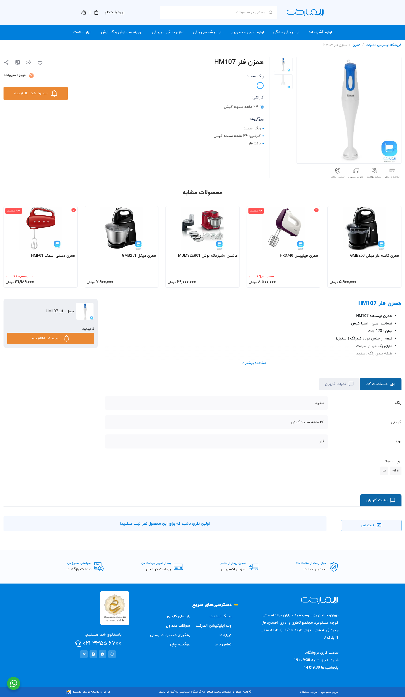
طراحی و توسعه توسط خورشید (91, 692)
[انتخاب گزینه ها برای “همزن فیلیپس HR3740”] (312, 244)
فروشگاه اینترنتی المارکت (383, 45)
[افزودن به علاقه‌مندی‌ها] (40, 63)
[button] (29, 62)
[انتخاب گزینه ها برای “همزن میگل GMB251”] (150, 244)
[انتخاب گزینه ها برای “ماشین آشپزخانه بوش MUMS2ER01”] (231, 244)
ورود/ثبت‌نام (114, 12)
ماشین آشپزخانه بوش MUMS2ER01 (207, 255)
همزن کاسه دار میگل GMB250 (374, 255)
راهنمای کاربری (178, 616)
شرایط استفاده (308, 692)
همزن (356, 45)
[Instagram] (93, 654)
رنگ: (255, 76)
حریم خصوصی (329, 692)
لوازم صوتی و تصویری (247, 32)
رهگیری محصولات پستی (170, 635)
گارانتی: (258, 97)
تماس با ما (223, 644)
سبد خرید (96, 12)
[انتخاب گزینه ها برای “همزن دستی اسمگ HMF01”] (69, 244)
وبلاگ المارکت (221, 616)
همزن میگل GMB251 (139, 255)
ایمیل (264, 54)
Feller (396, 470)
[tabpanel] (283, 64)
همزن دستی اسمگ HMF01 (53, 255)
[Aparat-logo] (112, 654)
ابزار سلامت (82, 32)
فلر (384, 470)
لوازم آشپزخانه (320, 32)
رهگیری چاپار (179, 644)
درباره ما (225, 635)
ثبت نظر (367, 525)
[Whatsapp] (102, 654)
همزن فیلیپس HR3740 (299, 255)
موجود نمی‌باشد (15, 75)
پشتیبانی (83, 12)
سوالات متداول (178, 625)
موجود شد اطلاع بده (31, 93)
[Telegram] (84, 654)
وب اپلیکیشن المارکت (214, 625)
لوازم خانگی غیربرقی (168, 32)
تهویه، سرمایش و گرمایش (121, 32)
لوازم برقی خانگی (286, 32)
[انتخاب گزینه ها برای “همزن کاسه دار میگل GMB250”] (393, 244)
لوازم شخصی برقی (207, 32)
